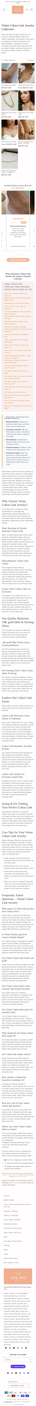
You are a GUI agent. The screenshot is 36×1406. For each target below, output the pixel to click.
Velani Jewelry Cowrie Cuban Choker (25, 113)
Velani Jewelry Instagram (12, 1219)
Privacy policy (26, 1401)
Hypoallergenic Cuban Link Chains (16, 303)
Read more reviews (18, 260)
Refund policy (16, 1401)
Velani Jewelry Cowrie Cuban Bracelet (9, 113)
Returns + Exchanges (11, 1215)
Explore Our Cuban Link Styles (15, 327)
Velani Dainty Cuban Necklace (26, 85)
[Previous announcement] (3, 2)
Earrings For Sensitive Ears (13, 1228)
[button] (4, 10)
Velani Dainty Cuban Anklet (8, 85)
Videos (6, 1254)
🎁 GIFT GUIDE (9, 1200)
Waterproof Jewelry (10, 1224)
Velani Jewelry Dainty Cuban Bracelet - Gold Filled (25, 142)
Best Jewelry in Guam (20, 1176)
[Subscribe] (30, 1359)
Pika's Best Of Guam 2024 (13, 1241)
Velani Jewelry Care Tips (12, 1232)
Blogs (6, 1249)
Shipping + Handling (11, 1211)
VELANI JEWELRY (17, 1399)
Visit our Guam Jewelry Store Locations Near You (17, 1206)
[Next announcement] (32, 2)
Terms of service (19, 1404)
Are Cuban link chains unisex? (15, 392)
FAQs (5, 1237)
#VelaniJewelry (13, 1183)
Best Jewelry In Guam (11, 1262)
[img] (18, 218)
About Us (7, 1196)
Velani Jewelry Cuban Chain (8, 141)
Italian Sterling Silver (11, 1258)
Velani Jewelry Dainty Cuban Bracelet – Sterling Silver (8, 171)
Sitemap (6, 1245)
